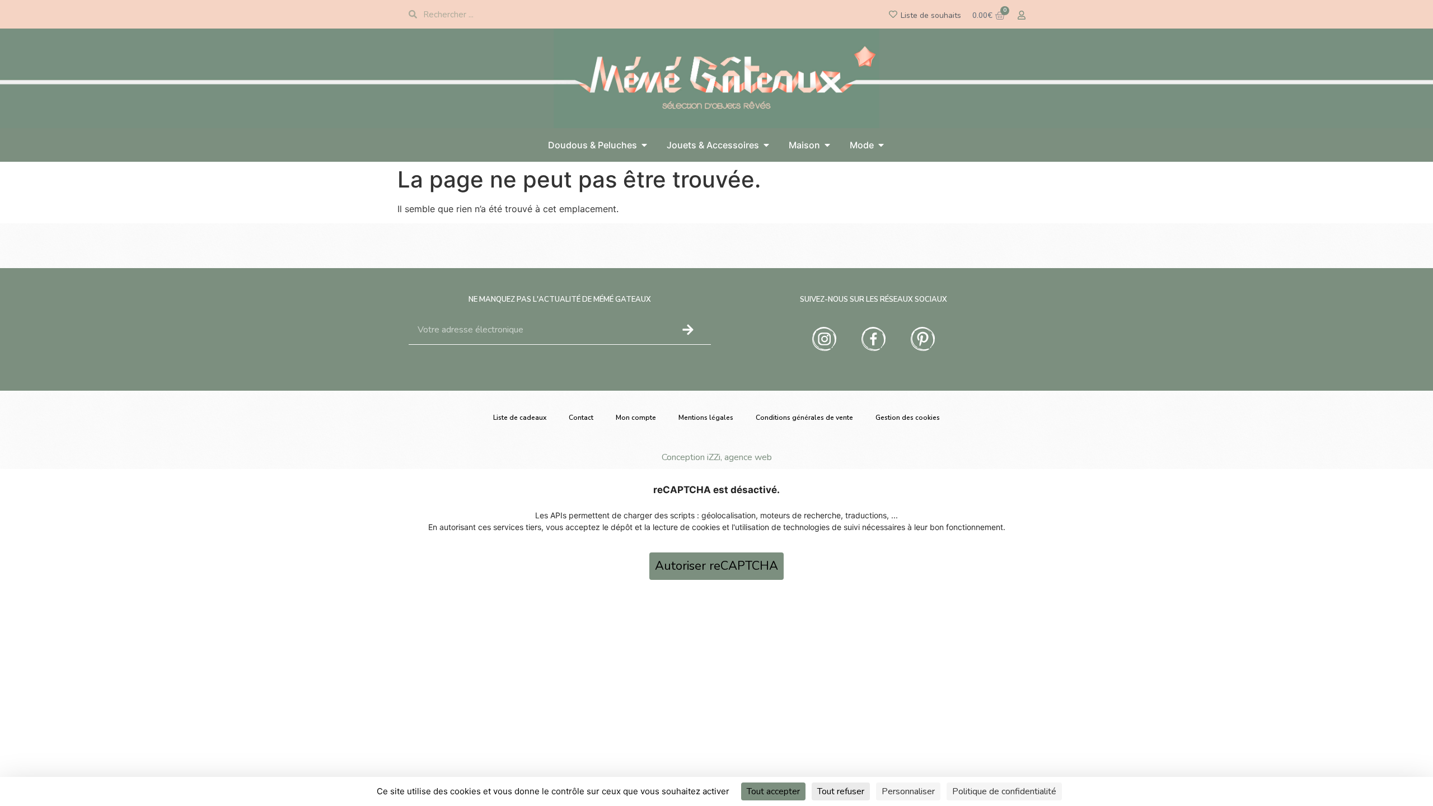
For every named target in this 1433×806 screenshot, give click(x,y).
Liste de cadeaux (519, 417)
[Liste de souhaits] (893, 14)
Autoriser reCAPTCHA (716, 565)
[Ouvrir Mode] (881, 145)
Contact (581, 417)
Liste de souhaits (931, 15)
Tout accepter (773, 791)
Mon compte (636, 417)
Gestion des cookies (907, 417)
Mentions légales (705, 417)
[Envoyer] (688, 329)
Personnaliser (908, 791)
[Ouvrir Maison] (827, 145)
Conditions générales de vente (804, 417)
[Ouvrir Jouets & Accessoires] (766, 145)
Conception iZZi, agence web (717, 457)
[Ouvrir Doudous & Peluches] (644, 145)
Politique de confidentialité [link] (1004, 791)
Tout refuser (840, 791)
